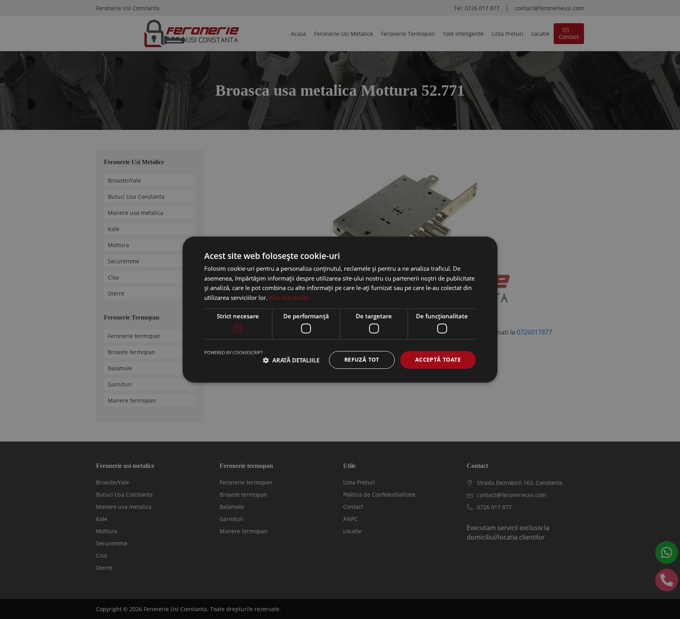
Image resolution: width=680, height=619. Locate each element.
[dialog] (340, 309)
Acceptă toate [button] (438, 360)
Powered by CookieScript (233, 353)
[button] (291, 360)
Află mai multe (289, 297)
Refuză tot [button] (361, 360)
